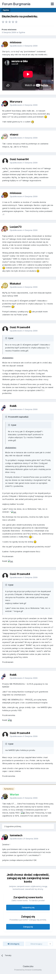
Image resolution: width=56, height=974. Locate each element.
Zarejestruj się (28, 907)
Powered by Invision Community (28, 970)
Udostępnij (14, 944)
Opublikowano (23, 46)
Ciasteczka (28, 966)
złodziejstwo (7, 358)
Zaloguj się (28, 927)
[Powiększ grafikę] (45, 117)
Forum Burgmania (16, 4)
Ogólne (22, 32)
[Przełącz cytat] (6, 338)
